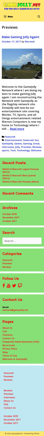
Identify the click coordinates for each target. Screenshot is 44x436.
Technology (23, 150)
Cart (4, 331)
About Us (7, 327)
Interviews (8, 146)
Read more (17, 128)
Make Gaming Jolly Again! (20, 37)
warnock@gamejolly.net (15, 309)
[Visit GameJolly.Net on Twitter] (14, 286)
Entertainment (13, 140)
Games (18, 143)
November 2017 (10, 217)
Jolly (17, 146)
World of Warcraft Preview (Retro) (20, 181)
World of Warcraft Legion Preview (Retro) (20, 170)
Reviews (36, 146)
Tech (13, 150)
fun (37, 140)
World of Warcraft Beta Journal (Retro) (19, 177)
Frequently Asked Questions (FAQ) (20, 341)
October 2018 (9, 214)
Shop (5, 352)
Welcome (36, 150)
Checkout (7, 334)
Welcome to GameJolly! (14, 359)
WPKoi (36, 433)
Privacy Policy (9, 348)
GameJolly (7, 143)
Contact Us (8, 338)
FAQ (6, 404)
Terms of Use (9, 355)
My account (8, 345)
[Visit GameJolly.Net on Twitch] (20, 286)
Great (36, 143)
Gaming (27, 143)
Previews (26, 146)
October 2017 (9, 221)
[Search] (39, 16)
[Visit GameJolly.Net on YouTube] (9, 286)
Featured (10, 136)
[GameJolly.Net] (22, 6)
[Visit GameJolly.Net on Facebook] (3, 286)
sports (5, 150)
